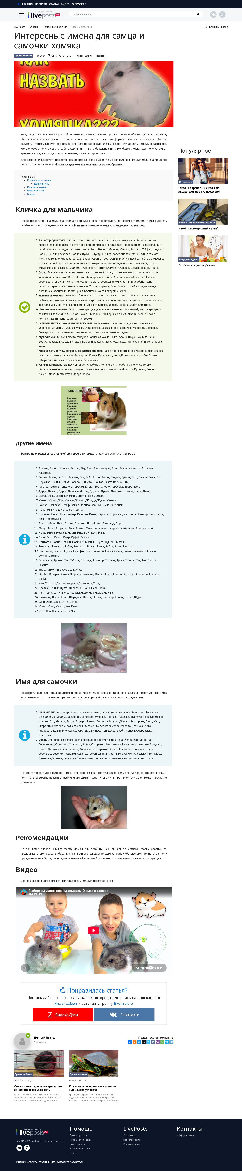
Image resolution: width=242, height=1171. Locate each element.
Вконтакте (123, 1003)
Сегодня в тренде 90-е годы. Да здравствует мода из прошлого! (199, 189)
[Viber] (158, 1042)
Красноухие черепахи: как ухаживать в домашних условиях (92, 1088)
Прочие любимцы (23, 55)
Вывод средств (77, 1144)
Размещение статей (80, 1148)
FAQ (72, 1152)
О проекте (79, 4)
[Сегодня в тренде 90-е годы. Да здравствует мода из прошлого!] (203, 171)
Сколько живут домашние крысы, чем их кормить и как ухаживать (38, 1088)
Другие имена (41, 183)
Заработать (76, 1162)
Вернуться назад (218, 26)
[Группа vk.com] (213, 14)
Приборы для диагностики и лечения (197, 222)
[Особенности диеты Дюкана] (203, 248)
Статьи (54, 4)
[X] (144, 1042)
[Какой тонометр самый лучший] (203, 212)
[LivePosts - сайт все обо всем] (44, 14)
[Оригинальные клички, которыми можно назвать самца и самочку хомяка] (93, 94)
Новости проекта (131, 1139)
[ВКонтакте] (130, 1042)
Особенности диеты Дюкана (196, 265)
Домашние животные (55, 26)
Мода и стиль (185, 182)
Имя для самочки (37, 187)
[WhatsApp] (162, 1042)
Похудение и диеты (188, 259)
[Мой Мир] (139, 1042)
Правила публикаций (80, 1139)
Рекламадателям (131, 1144)
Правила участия (78, 1135)
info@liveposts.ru (185, 1135)
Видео (65, 4)
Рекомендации (35, 190)
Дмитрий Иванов (95, 55)
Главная (27, 4)
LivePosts (19, 26)
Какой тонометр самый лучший (198, 228)
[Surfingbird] (148, 1042)
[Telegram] (171, 1042)
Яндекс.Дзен (65, 1003)
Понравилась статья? (96, 990)
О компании (129, 1135)
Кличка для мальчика (39, 180)
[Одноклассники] (134, 1042)
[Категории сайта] (21, 15)
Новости (41, 4)
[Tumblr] (153, 1042)
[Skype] (167, 1042)
